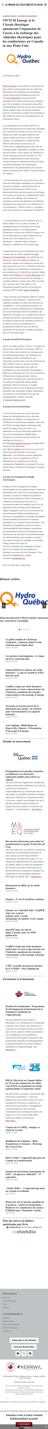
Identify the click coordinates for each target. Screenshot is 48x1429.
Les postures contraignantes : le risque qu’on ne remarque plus (25, 657)
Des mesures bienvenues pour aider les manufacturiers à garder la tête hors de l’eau (25, 844)
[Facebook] (17, 1353)
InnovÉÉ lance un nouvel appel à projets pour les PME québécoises (21, 932)
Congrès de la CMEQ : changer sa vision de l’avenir (23, 1128)
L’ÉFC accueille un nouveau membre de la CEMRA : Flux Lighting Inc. (24, 967)
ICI (29, 565)
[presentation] (24, 600)
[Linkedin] (30, 1353)
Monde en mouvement (17, 741)
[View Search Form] (3, 5)
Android (16, 449)
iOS (8, 449)
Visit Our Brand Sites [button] (24, 1347)
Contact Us (7, 1331)
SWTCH (18, 275)
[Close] (45, 1414)
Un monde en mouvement (27, 16)
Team (5, 1304)
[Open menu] (45, 5)
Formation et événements (18, 979)
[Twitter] (24, 1353)
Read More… (37, 809)
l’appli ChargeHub (31, 290)
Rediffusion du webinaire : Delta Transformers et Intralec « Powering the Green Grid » (24, 1144)
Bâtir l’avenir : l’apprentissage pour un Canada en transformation (25, 1159)
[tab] (19, 629)
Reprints (6, 1318)
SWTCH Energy (9, 86)
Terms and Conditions (11, 1324)
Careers (6, 1307)
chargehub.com (18, 558)
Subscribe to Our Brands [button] (24, 1340)
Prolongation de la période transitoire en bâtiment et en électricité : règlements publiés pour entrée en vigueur (24, 775)
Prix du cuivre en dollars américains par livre (18, 1222)
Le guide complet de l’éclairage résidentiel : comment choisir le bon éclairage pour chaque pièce (24, 642)
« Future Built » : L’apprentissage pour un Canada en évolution (25, 1189)
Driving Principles (9, 1301)
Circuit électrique (12, 98)
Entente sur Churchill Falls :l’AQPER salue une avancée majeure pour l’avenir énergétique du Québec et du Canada (25, 914)
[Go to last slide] (4, 605)
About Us (6, 1298)
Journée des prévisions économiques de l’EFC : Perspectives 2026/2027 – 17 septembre (25, 1174)
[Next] (44, 605)
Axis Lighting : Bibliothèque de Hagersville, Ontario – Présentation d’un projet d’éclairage (23, 728)
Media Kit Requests (10, 1328)
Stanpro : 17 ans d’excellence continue (25, 899)
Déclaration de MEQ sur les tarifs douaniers (23, 887)
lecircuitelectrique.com (21, 443)
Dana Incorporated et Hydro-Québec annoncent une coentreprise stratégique (24, 619)
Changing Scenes (9, 16)
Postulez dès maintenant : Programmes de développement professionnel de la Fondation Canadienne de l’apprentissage (25, 1010)
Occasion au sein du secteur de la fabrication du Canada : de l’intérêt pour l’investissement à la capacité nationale (23, 710)
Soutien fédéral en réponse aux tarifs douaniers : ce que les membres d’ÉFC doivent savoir (25, 672)
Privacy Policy (8, 1321)
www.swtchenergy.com (15, 400)
